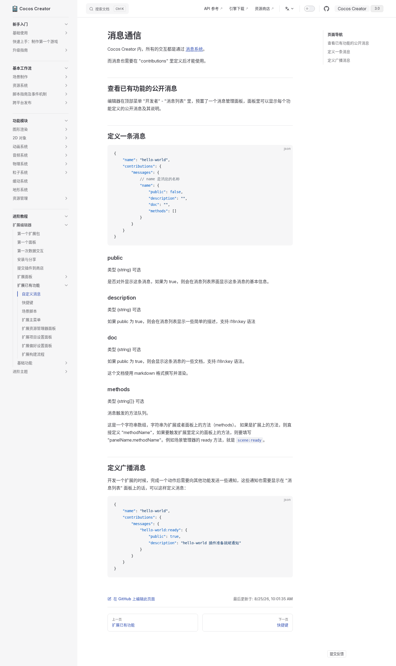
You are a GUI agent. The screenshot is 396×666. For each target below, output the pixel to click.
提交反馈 (337, 654)
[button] (41, 24)
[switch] (309, 9)
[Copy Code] (284, 153)
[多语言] (289, 8)
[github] (326, 8)
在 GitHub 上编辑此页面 (134, 598)
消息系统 (194, 49)
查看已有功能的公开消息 (348, 43)
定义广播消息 (339, 60)
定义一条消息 (339, 51)
